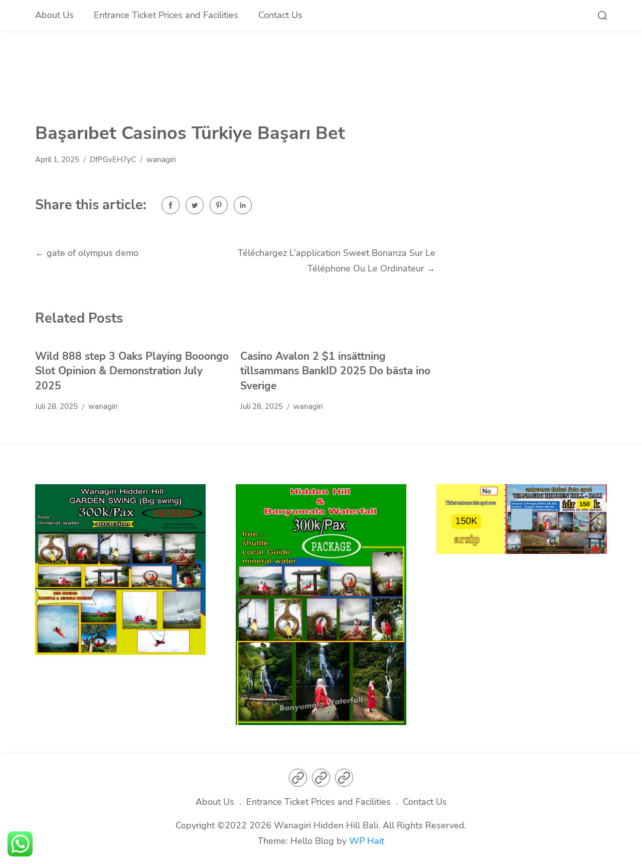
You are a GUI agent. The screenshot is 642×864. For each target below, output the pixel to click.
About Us (54, 15)
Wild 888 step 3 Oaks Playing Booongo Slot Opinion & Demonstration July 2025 (132, 371)
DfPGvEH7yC (113, 160)
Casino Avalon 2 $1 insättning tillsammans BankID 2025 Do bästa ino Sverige (335, 371)
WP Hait (366, 841)
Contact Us (280, 15)
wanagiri (161, 160)
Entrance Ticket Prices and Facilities (166, 15)
